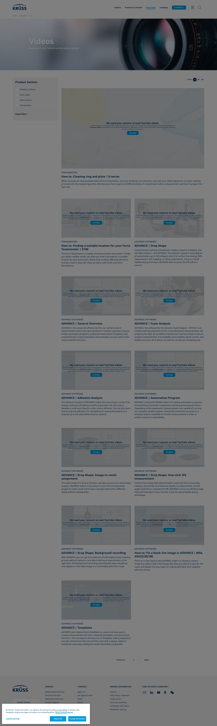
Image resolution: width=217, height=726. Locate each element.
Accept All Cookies (77, 719)
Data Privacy (61, 712)
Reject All (58, 719)
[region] (46, 714)
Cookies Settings (12, 718)
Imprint (70, 712)
